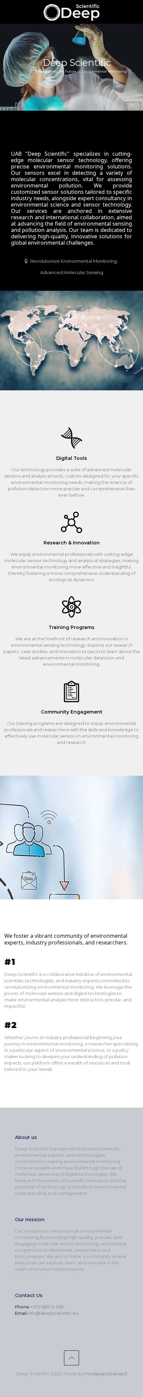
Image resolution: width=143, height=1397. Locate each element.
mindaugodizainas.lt (105, 1373)
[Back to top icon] (71, 1358)
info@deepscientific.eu (53, 1313)
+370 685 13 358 (47, 1306)
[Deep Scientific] (71, 11)
